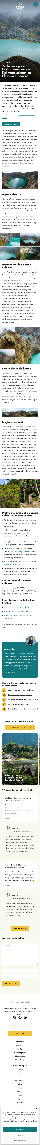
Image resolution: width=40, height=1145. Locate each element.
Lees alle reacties (20, 928)
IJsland (20, 1084)
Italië (20, 1095)
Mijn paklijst (20, 1056)
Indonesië (20, 1091)
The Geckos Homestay (12, 564)
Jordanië (20, 1102)
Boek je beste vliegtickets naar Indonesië (23, 709)
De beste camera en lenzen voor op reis (23, 700)
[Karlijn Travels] (20, 6)
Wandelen (20, 1045)
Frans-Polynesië (20, 1080)
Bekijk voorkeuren (20, 1141)
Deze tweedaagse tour (19, 551)
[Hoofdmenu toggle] (35, 4)
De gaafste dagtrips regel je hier (20, 695)
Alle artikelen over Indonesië (20, 727)
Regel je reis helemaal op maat (19, 704)
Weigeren (20, 1135)
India (20, 1088)
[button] (36, 1108)
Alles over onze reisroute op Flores (16, 607)
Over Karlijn (20, 1060)
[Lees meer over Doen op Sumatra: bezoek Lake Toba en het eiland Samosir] (20, 759)
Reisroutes (20, 1041)
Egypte (20, 1077)
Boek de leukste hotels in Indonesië (21, 690)
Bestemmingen (20, 1065)
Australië (20, 1069)
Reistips (20, 1049)
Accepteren (20, 1129)
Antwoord (9, 818)
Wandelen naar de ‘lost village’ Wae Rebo (18, 611)
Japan (20, 1099)
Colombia (20, 1073)
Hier (24, 624)
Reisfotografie (20, 1052)
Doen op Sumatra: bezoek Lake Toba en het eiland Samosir (16, 778)
